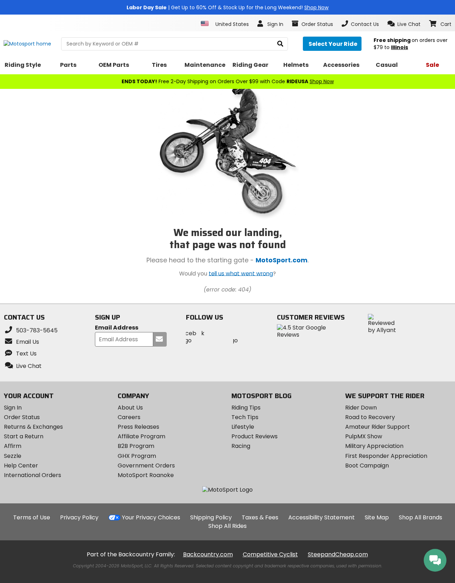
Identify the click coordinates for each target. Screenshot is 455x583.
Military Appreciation (374, 446)
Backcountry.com (208, 554)
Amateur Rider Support (377, 427)
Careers (129, 417)
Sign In (13, 407)
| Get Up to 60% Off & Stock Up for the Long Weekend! (227, 7)
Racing (240, 446)
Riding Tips (246, 407)
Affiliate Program (141, 436)
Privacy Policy (79, 517)
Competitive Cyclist (270, 554)
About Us (130, 407)
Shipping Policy (211, 517)
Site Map (377, 517)
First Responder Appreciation (386, 456)
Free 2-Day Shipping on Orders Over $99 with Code (228, 81)
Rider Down (361, 407)
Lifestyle (242, 427)
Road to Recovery (370, 417)
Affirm (12, 446)
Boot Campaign (367, 465)
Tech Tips (244, 417)
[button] (404, 24)
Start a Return (23, 436)
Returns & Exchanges (33, 427)
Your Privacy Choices (151, 517)
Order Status (22, 417)
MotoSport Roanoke (146, 475)
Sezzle (12, 456)
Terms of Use (31, 517)
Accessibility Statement (321, 517)
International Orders (32, 475)
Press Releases (138, 427)
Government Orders (146, 465)
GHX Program (137, 456)
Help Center (21, 465)
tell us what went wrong (241, 273)
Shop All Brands (420, 517)
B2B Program (136, 446)
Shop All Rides (227, 526)
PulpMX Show (363, 436)
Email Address (116, 328)
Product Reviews (254, 436)
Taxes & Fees (260, 517)
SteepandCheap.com (338, 554)
